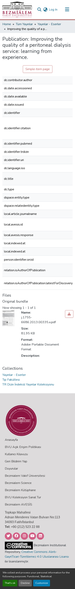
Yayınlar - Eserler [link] (49, 24)
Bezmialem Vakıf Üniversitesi (25, 475)
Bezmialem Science (18, 483)
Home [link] (6, 24)
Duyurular (11, 468)
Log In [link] (53, 9)
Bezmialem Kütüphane (20, 490)
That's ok (10, 583)
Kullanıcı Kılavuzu (16, 454)
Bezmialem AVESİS (18, 504)
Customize (41, 583)
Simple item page (37, 69)
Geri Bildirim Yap (16, 461)
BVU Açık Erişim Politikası (23, 447)
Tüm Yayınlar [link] (24, 24)
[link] (69, 314)
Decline (25, 583)
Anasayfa (11, 439)
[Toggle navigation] (67, 9)
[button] (17, 10)
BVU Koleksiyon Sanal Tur (23, 497)
